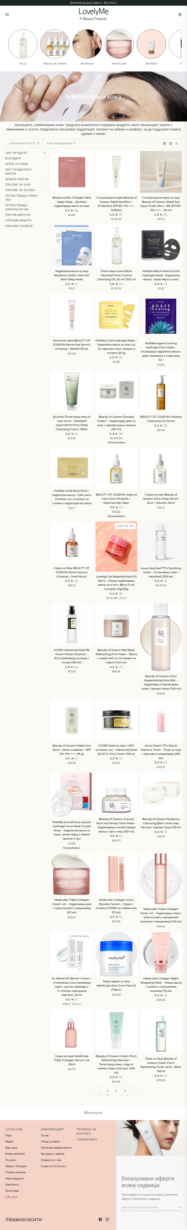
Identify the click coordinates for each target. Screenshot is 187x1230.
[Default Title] (116, 469)
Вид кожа (11, 1147)
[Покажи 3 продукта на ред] (171, 143)
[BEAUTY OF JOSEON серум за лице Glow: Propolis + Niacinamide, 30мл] (116, 469)
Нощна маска (17, 179)
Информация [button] (52, 1129)
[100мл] (116, 391)
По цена (10, 1160)
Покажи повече (19, 226)
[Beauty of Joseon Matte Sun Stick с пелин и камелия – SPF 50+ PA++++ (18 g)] (72, 720)
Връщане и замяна (52, 1153)
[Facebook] (100, 1219)
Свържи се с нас (51, 1160)
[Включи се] (177, 1207)
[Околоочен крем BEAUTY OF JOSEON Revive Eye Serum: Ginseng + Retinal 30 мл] (72, 315)
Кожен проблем (15, 1153)
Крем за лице (16, 164)
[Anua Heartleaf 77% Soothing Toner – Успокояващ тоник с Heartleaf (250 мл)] (161, 542)
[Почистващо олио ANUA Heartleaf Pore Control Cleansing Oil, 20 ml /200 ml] (116, 245)
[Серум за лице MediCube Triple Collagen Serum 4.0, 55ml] (72, 1030)
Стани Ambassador (53, 1166)
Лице (8, 1135)
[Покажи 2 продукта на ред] (164, 143)
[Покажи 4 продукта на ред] (178, 143)
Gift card (11, 1197)
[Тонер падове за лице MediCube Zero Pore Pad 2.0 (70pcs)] (116, 954)
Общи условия (50, 1141)
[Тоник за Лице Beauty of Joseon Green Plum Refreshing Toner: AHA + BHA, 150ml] (161, 1031)
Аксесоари (12, 1190)
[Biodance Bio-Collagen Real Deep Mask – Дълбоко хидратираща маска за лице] (72, 172)
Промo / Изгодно (15, 1166)
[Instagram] (107, 1219)
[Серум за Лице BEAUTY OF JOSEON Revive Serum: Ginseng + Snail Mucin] (72, 542)
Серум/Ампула (18, 215)
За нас (45, 1135)
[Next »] (137, 1091)
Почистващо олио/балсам (17, 207)
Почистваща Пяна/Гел (21, 198)
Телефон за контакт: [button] (86, 1131)
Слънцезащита (18, 220)
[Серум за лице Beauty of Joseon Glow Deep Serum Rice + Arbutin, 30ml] (161, 469)
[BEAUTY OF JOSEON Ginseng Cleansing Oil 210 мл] (161, 391)
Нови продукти (14, 1178)
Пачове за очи (18, 184)
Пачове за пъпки (20, 190)
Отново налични (15, 1172)
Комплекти (12, 1184)
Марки (9, 1141)
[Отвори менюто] (10, 14)
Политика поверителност (56, 1147)
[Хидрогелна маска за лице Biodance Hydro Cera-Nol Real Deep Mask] (72, 245)
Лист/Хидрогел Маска (18, 171)
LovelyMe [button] (14, 1129)
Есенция (13, 158)
